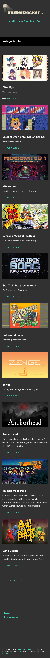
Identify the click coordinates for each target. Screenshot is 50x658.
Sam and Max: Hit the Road (19, 235)
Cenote (19, 651)
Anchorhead (10, 434)
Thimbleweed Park (14, 490)
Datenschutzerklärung (12, 617)
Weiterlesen (13, 98)
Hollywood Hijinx (13, 335)
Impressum (8, 613)
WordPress (6, 654)
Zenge (6, 384)
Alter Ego (8, 87)
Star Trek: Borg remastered (19, 285)
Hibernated (9, 186)
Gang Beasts (10, 550)
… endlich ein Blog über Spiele (25, 21)
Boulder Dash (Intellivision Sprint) (23, 136)
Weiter (21, 580)
